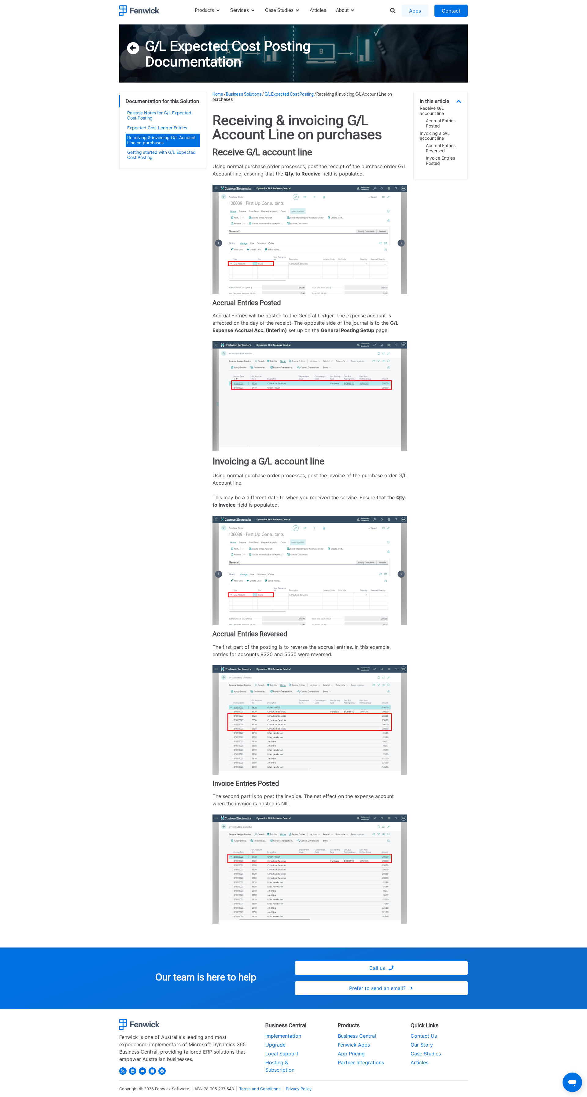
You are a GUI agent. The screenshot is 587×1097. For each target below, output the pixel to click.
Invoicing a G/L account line (435, 136)
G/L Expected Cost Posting (228, 46)
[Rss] (123, 1071)
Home (217, 94)
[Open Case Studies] (297, 10)
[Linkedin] (132, 1071)
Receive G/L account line (432, 111)
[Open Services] (252, 10)
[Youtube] (142, 1071)
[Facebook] (162, 1071)
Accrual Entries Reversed (441, 148)
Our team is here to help (205, 977)
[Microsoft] (152, 1071)
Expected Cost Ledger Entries (157, 127)
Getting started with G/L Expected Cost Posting (161, 155)
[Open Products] (218, 10)
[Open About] (352, 10)
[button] (458, 101)
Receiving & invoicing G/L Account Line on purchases (161, 140)
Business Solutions (244, 94)
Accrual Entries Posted (441, 123)
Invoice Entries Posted (440, 161)
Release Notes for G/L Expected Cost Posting (159, 115)
